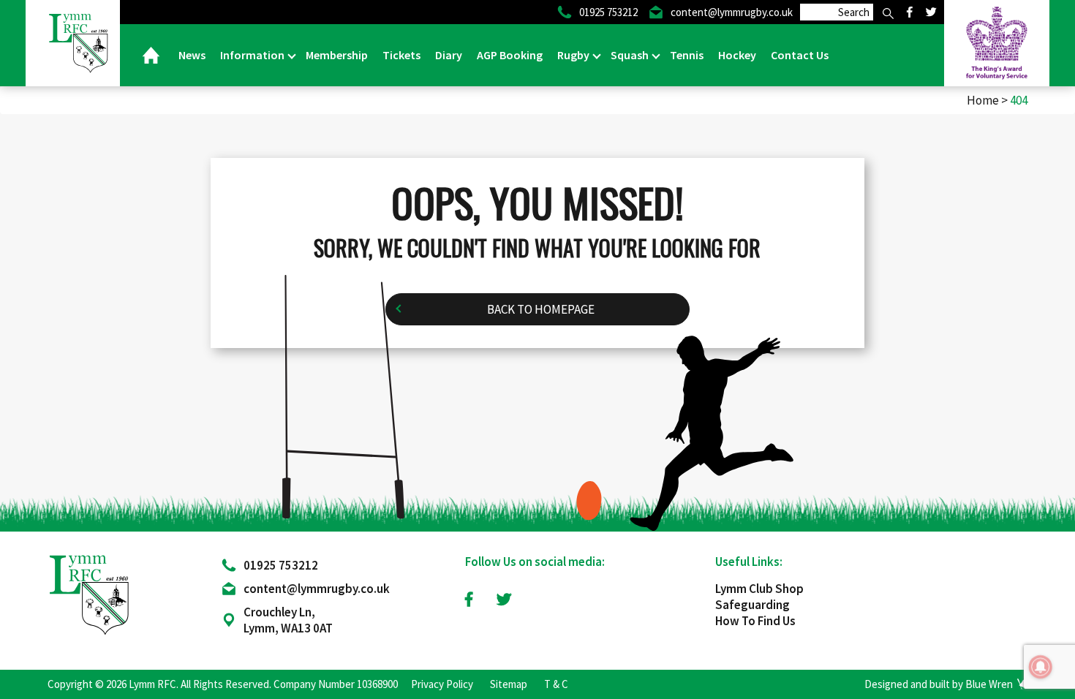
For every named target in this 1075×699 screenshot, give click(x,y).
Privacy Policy (442, 684)
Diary (448, 55)
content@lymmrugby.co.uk (317, 589)
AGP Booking (510, 55)
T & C (556, 684)
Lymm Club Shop (759, 589)
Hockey (737, 55)
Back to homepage (541, 309)
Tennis (687, 55)
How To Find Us (755, 621)
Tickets (401, 55)
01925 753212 (281, 565)
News (191, 55)
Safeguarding (752, 605)
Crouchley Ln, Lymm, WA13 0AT (288, 620)
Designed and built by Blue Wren (938, 684)
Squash (631, 55)
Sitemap (508, 684)
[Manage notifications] (1040, 667)
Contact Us (800, 55)
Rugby (574, 55)
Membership (337, 55)
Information (253, 55)
